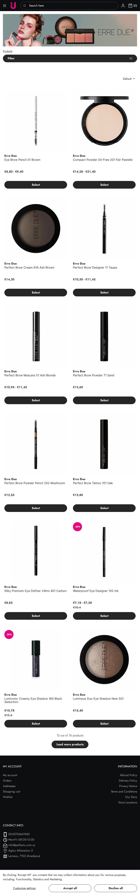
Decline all (116, 888)
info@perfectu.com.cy (21, 845)
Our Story (131, 797)
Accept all (70, 888)
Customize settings (24, 888)
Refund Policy (128, 775)
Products (7, 51)
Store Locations (127, 802)
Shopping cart (11, 791)
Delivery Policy (128, 780)
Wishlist (7, 797)
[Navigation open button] (4, 5)
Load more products (70, 744)
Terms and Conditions (124, 791)
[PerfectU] (13, 5)
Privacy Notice (128, 786)
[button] (123, 5)
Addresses (9, 786)
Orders (7, 780)
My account (10, 775)
